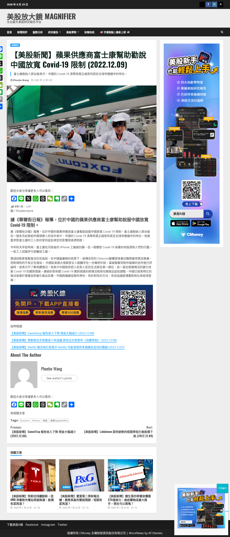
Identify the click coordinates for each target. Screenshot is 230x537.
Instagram (48, 525)
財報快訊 (89, 32)
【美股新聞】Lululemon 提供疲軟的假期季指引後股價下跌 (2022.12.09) (117, 431)
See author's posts (59, 378)
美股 (45, 420)
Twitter (62, 525)
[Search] (222, 32)
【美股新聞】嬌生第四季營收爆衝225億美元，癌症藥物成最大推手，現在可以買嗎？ (130, 475)
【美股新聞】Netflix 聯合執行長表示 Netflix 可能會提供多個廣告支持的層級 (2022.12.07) (67, 347)
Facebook (32, 525)
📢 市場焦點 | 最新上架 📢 (115, 32)
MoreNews (136, 533)
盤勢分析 (38, 32)
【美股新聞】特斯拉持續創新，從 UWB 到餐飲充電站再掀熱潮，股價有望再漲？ (33, 475)
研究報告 (53, 32)
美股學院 (71, 32)
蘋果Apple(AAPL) (59, 420)
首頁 (9, 32)
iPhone (36, 420)
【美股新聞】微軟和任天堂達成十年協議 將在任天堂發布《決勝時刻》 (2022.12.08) (63, 340)
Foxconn (24, 420)
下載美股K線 (15, 525)
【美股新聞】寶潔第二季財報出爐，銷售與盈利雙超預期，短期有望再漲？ (81, 475)
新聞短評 (22, 32)
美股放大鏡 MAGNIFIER (41, 16)
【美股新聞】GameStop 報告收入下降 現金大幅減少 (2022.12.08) (52, 333)
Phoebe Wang (21, 80)
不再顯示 (222, 488)
